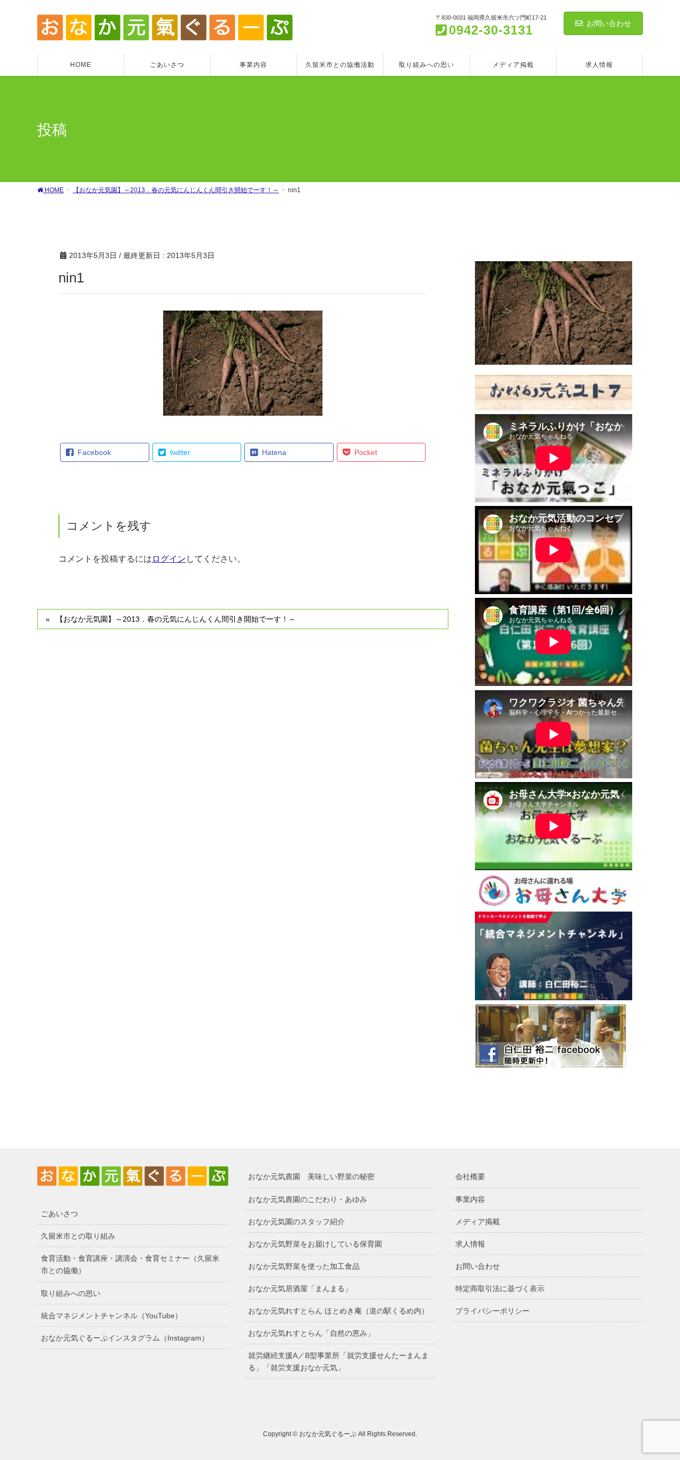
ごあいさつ (59, 1213)
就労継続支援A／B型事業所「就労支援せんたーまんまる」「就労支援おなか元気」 (338, 1361)
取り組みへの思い (70, 1293)
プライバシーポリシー (492, 1311)
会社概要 (470, 1176)
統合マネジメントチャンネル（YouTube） (111, 1315)
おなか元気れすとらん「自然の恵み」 (311, 1333)
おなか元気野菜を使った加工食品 (304, 1266)
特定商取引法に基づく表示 (500, 1288)
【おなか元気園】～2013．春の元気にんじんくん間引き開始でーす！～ (176, 619)
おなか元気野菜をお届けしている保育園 (315, 1244)
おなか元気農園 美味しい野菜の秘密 (311, 1176)
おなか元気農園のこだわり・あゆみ (307, 1199)
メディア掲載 (477, 1221)
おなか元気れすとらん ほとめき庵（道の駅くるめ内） (338, 1311)
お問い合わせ (608, 23)
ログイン (169, 558)
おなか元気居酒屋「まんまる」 (300, 1288)
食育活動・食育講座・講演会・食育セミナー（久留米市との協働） (130, 1264)
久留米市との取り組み (78, 1236)
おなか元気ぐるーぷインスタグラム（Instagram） (125, 1338)
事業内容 (470, 1199)
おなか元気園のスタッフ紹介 (296, 1221)
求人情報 (470, 1244)
